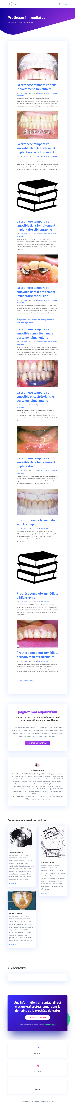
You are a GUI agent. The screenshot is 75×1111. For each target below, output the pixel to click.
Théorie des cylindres (16, 852)
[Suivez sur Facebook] (38, 1047)
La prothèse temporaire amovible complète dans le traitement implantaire (35, 333)
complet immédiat (43, 528)
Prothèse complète (14, 918)
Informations (13, 857)
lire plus (12, 883)
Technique (44, 867)
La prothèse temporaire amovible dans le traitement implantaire (36, 462)
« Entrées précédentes (25, 681)
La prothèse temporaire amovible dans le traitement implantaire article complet (36, 148)
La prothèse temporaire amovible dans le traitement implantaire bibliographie (36, 225)
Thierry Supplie (16, 22)
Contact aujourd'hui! (37, 743)
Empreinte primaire (15, 913)
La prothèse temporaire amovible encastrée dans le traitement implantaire (35, 396)
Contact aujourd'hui (37, 1017)
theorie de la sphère (47, 862)
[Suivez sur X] (38, 1083)
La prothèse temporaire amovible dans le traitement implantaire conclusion (36, 292)
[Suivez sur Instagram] (38, 1065)
